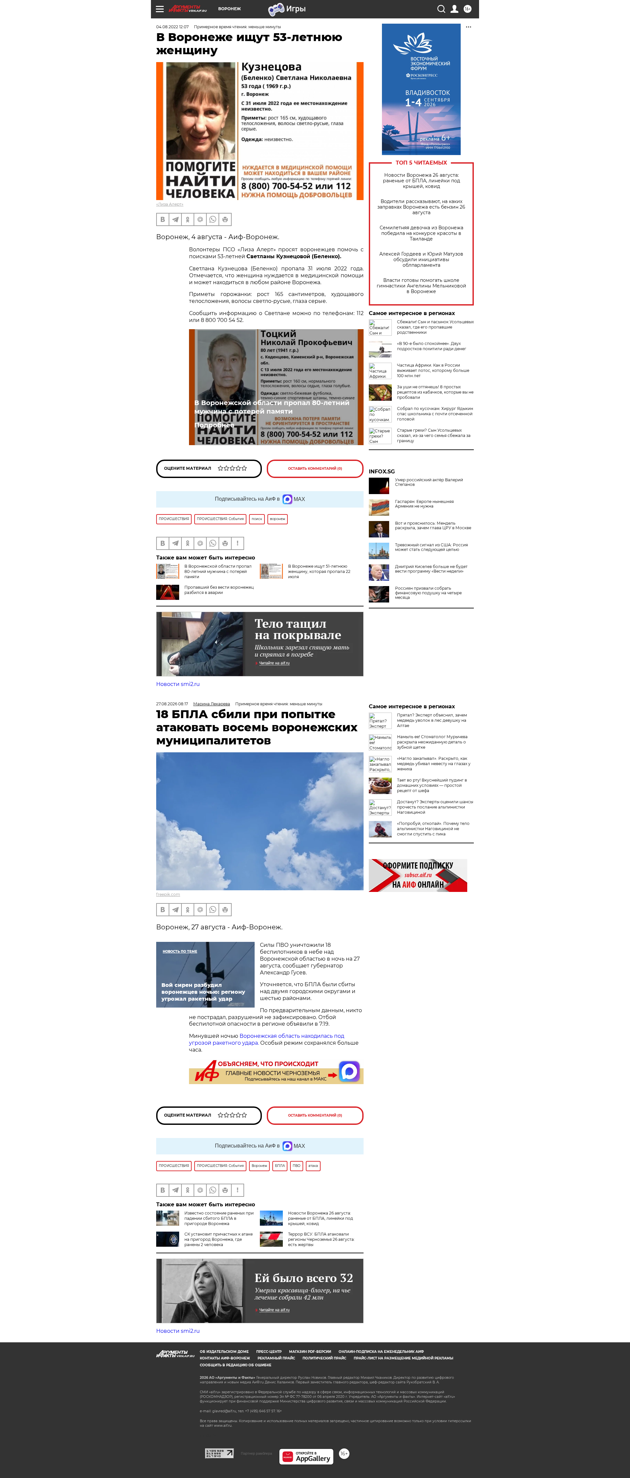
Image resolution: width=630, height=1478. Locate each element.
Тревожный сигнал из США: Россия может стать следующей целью (431, 547)
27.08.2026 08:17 (172, 703)
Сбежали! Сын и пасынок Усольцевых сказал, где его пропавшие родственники (435, 327)
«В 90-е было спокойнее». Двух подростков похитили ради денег (431, 346)
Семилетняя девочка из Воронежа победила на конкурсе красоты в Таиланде (421, 233)
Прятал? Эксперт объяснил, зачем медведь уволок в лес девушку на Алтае (432, 720)
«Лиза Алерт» (169, 204)
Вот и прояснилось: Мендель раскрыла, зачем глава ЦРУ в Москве (433, 525)
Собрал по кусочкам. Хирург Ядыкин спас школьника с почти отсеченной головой (435, 413)
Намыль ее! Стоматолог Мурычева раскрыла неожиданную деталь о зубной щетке (432, 742)
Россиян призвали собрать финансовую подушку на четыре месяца (428, 593)
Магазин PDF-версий (310, 1352)
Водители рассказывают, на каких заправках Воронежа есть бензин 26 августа (421, 207)
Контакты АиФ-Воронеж (225, 1358)
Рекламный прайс (276, 1358)
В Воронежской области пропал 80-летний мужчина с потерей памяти (271, 407)
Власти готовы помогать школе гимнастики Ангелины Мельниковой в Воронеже (421, 286)
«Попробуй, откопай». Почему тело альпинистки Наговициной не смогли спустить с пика (433, 828)
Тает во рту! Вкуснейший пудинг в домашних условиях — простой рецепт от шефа (432, 785)
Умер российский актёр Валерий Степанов (429, 482)
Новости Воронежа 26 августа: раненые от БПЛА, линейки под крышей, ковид (421, 180)
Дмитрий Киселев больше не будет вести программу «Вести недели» (431, 569)
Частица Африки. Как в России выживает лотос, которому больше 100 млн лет (433, 370)
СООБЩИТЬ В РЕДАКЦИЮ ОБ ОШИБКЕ (235, 1365)
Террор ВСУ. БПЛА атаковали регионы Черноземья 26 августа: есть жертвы (321, 1239)
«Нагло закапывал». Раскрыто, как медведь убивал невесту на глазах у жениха (434, 763)
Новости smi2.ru (178, 684)
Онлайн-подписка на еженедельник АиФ (381, 1352)
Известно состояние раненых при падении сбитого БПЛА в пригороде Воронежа (219, 1218)
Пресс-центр (269, 1352)
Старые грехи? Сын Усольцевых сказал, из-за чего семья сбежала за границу (434, 435)
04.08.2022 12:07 (172, 26)
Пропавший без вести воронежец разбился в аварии (219, 590)
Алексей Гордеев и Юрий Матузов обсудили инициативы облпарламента (421, 259)
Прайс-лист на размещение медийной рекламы (403, 1358)
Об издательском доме (224, 1352)
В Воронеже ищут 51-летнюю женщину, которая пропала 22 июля (319, 571)
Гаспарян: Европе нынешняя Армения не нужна (424, 504)
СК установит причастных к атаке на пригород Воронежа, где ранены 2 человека (218, 1239)
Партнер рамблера (256, 1453)
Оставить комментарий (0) (315, 468)
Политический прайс (324, 1358)
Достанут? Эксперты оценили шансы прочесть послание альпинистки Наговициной (435, 807)
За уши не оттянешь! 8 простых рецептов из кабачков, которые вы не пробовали (435, 392)
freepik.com (168, 894)
